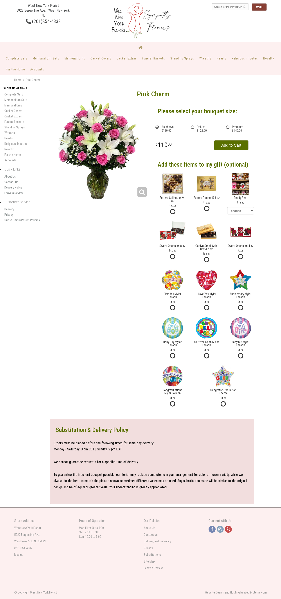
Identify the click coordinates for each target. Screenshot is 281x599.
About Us (10, 176)
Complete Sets (16, 58)
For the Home (15, 69)
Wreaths (205, 58)
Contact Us (11, 182)
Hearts (221, 58)
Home (18, 80)
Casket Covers (100, 58)
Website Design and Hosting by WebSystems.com (236, 592)
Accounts (37, 69)
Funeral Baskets (153, 58)
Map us (18, 554)
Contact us (151, 534)
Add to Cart (231, 145)
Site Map (149, 561)
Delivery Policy (13, 187)
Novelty (268, 58)
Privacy (8, 214)
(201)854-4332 (46, 21)
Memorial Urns (75, 58)
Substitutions (152, 554)
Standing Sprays (182, 58)
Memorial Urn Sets (46, 58)
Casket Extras (127, 58)
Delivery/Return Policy (157, 541)
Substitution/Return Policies (22, 220)
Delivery (9, 209)
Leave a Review (13, 193)
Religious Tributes (245, 58)
